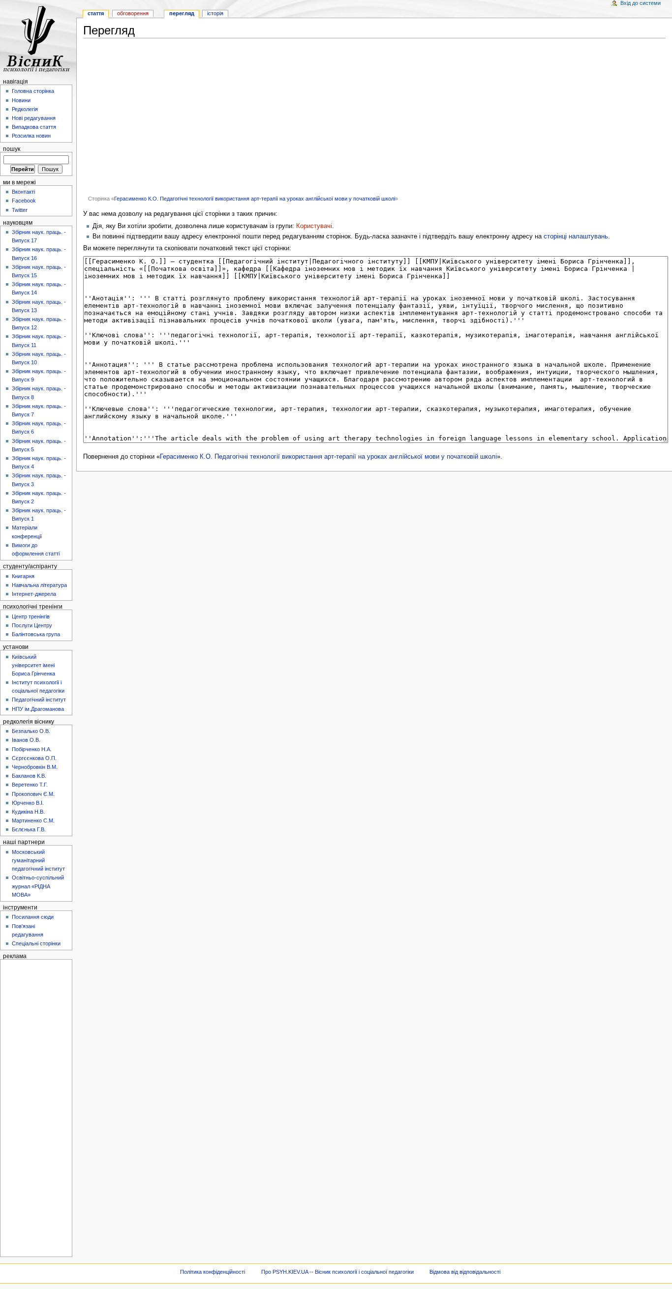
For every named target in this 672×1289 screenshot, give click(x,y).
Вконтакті (23, 192)
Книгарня (23, 576)
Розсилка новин (31, 136)
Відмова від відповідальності (464, 1272)
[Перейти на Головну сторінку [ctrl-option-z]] (38, 38)
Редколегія (25, 109)
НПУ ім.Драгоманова (38, 709)
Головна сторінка (33, 91)
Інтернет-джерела (34, 594)
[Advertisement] (374, 116)
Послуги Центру (32, 625)
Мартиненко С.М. (33, 820)
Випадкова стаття (34, 127)
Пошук (11, 149)
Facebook (24, 201)
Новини (21, 100)
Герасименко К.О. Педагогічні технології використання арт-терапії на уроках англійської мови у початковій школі (254, 199)
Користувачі (314, 226)
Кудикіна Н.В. (28, 812)
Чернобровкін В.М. (35, 767)
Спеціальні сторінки (36, 943)
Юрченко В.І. (28, 803)
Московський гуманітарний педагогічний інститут (38, 860)
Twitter (20, 210)
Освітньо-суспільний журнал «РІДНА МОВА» (38, 886)
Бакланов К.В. (29, 776)
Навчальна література (39, 585)
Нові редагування (34, 118)
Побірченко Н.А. (32, 749)
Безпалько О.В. (31, 731)
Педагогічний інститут (39, 700)
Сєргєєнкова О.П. (34, 758)
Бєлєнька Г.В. (29, 829)
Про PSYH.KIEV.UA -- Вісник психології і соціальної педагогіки (337, 1272)
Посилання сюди (33, 917)
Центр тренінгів (31, 616)
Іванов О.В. (26, 740)
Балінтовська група (36, 634)
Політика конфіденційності (212, 1272)
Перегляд (181, 13)
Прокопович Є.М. (33, 794)
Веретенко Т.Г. (30, 785)
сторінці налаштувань (576, 236)
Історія (215, 13)
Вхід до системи (640, 3)
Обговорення (133, 13)
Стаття (96, 13)
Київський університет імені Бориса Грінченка (33, 665)
